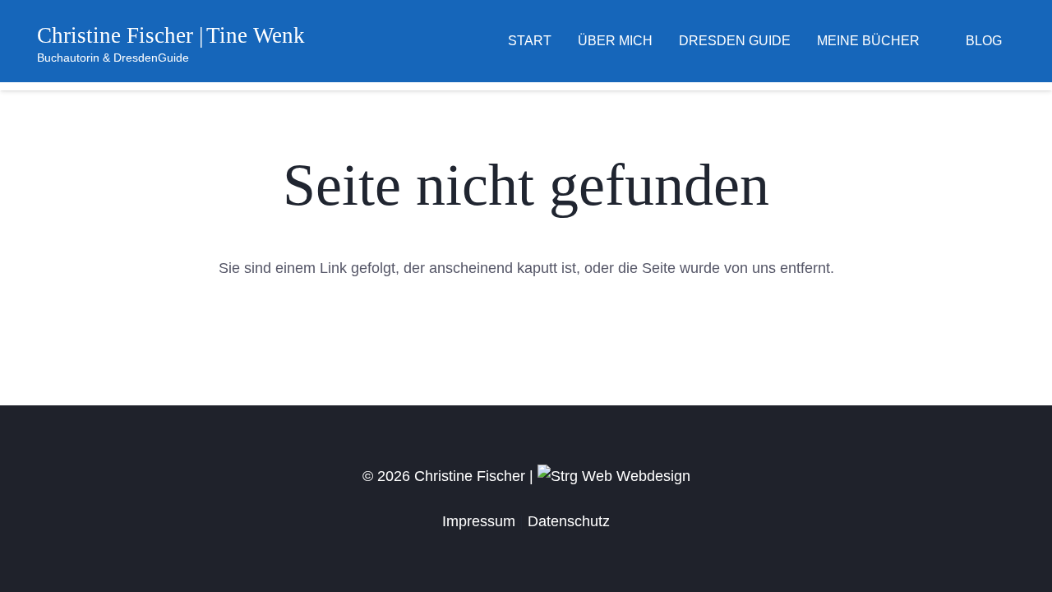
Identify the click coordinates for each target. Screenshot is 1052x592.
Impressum (478, 521)
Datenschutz (569, 521)
